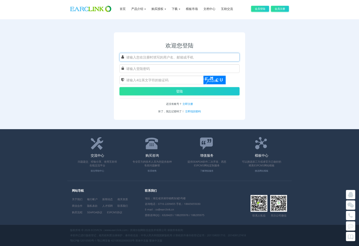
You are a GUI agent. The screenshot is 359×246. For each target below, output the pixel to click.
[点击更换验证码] (214, 80)
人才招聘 (107, 205)
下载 (175, 9)
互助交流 (227, 9)
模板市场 (192, 9)
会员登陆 (260, 8)
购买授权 (157, 9)
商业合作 (77, 205)
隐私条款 (92, 205)
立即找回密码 (193, 111)
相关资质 (122, 199)
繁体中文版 (155, 240)
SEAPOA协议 (94, 212)
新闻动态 (107, 199)
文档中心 (209, 9)
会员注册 (280, 8)
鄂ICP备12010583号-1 (83, 240)
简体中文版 (141, 240)
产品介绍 (137, 9)
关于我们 (77, 199)
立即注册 (187, 104)
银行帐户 (92, 199)
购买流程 (77, 212)
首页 (123, 9)
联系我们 (122, 205)
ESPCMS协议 (114, 212)
